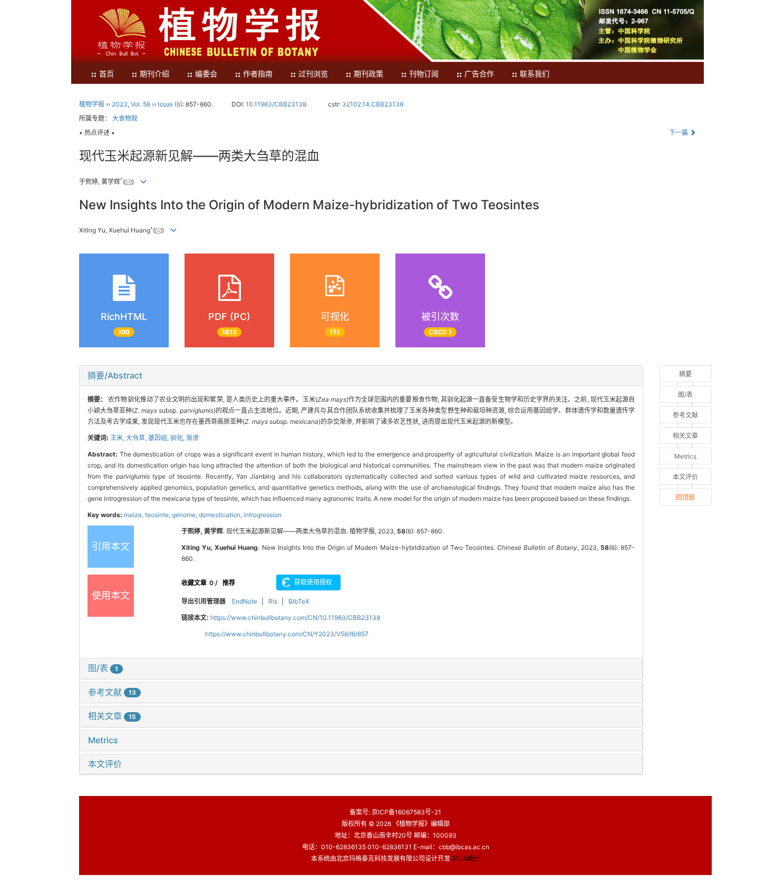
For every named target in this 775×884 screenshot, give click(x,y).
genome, (185, 515)
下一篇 (679, 133)
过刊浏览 (313, 74)
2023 (120, 104)
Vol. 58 (140, 104)
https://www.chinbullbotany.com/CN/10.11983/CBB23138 (295, 617)
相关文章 (112, 716)
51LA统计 (466, 858)
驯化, (178, 438)
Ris (272, 601)
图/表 (103, 668)
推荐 (228, 583)
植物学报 (91, 104)
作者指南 (258, 74)
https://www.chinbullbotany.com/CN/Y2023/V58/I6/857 (287, 634)
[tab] (361, 376)
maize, (134, 515)
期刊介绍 (154, 74)
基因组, (159, 438)
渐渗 (192, 438)
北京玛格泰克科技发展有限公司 (380, 858)
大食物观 (125, 118)
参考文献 (112, 692)
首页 (106, 74)
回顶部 (685, 497)
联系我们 (534, 74)
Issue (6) (170, 104)
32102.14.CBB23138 (372, 104)
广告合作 (479, 74)
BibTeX (298, 601)
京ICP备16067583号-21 (406, 812)
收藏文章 (194, 583)
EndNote (244, 601)
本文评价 (105, 764)
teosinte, (158, 515)
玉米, (118, 438)
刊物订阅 (424, 74)
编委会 (206, 74)
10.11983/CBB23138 (276, 104)
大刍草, (137, 438)
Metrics (103, 740)
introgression (263, 515)
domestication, (221, 515)
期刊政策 (368, 74)
